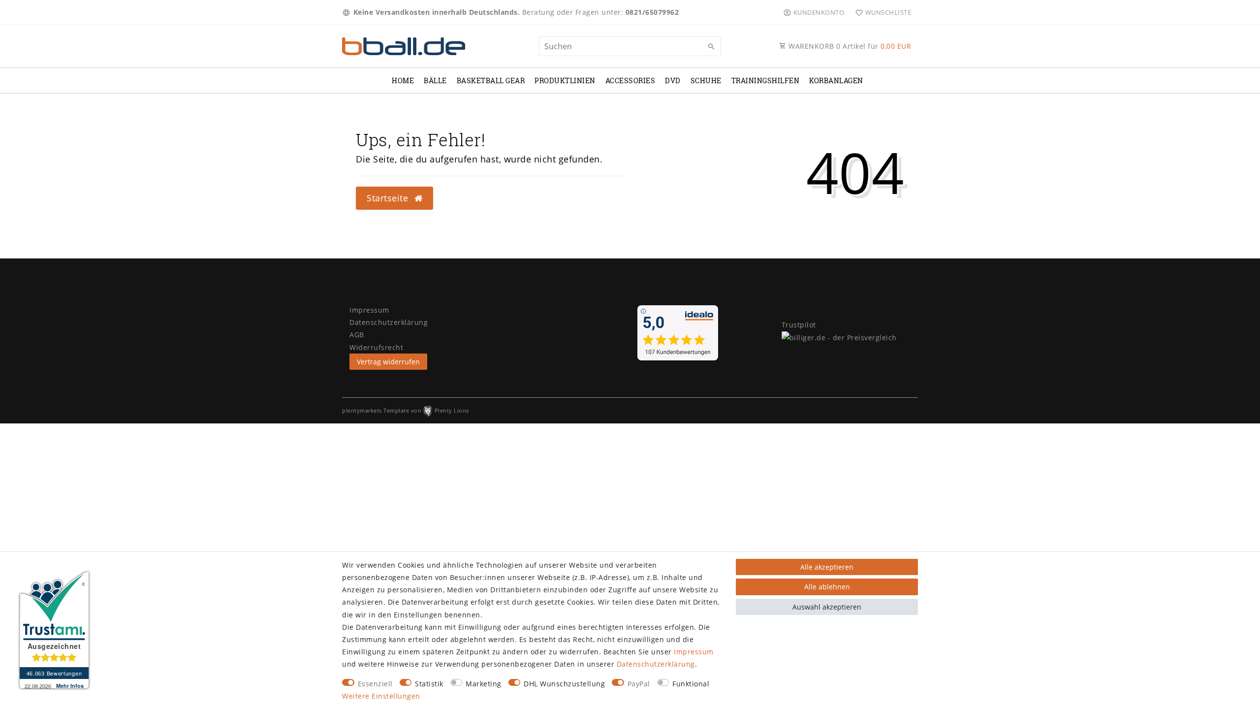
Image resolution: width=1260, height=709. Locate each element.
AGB (356, 334)
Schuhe (706, 80)
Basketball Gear (491, 80)
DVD (673, 80)
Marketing (484, 683)
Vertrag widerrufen (388, 361)
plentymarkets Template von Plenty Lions (405, 410)
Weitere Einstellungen (381, 696)
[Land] (347, 12)
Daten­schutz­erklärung (656, 664)
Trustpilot (799, 324)
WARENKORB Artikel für (849, 46)
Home (403, 80)
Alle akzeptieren (826, 567)
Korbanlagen (836, 80)
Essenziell (375, 683)
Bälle (435, 80)
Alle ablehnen (827, 586)
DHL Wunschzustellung (564, 683)
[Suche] (711, 47)
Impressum (694, 651)
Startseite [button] (389, 198)
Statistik (429, 683)
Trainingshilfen (765, 80)
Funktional (690, 683)
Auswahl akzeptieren (826, 607)
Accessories (630, 80)
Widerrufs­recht (376, 347)
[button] (813, 12)
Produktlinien (565, 80)
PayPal (639, 683)
